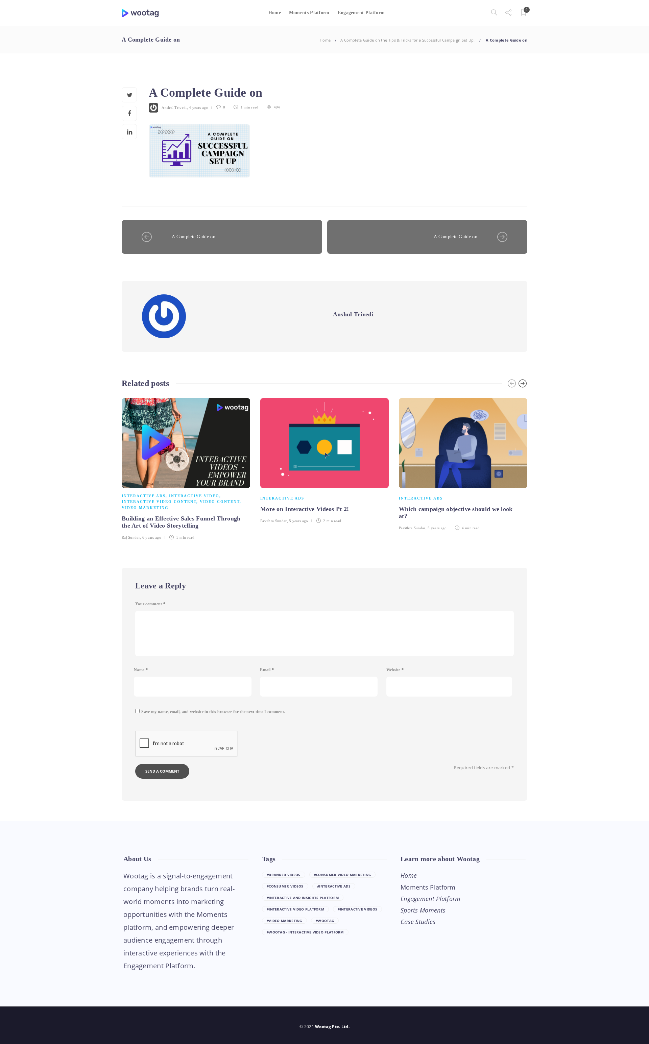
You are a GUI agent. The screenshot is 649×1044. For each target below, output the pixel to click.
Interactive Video (194, 496)
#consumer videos (285, 886)
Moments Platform (309, 12)
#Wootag (325, 920)
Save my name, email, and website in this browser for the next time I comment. (213, 711)
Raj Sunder (131, 537)
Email (267, 669)
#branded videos (284, 874)
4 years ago (198, 107)
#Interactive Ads (334, 886)
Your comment (150, 604)
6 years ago (151, 537)
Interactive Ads (144, 496)
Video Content (220, 502)
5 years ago (298, 521)
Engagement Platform (361, 12)
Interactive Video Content (159, 502)
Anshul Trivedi (174, 107)
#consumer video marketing (342, 874)
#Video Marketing (284, 920)
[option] (186, 468)
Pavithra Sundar (273, 521)
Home (274, 12)
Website (395, 669)
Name (141, 669)
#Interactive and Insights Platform (303, 897)
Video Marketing (145, 508)
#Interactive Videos (357, 909)
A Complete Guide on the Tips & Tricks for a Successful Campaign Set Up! (407, 40)
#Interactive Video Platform (295, 909)
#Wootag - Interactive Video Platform (305, 932)
